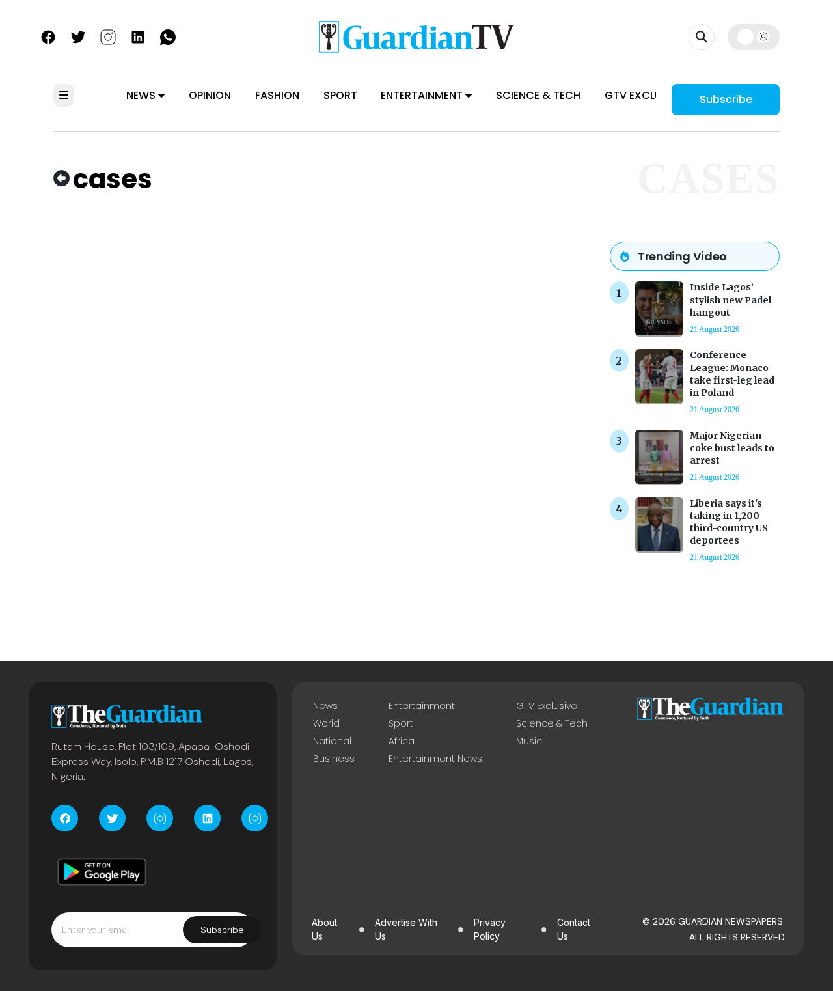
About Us (324, 929)
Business (334, 758)
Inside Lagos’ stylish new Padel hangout (730, 299)
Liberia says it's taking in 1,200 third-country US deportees (729, 522)
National (332, 740)
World (326, 723)
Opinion (210, 95)
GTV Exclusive (644, 95)
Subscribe (726, 99)
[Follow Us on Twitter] (78, 36)
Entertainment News (435, 758)
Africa (402, 740)
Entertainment (423, 95)
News (142, 95)
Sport (340, 95)
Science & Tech (538, 95)
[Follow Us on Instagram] (108, 36)
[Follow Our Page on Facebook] (48, 36)
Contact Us (573, 929)
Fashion (277, 95)
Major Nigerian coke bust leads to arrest (732, 448)
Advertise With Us (406, 929)
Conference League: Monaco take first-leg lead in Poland (732, 373)
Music (529, 740)
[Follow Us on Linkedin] (138, 36)
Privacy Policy (490, 929)
